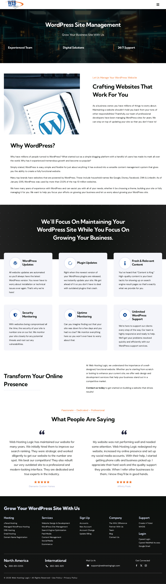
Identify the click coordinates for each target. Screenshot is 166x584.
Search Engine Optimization (54, 530)
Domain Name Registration (15, 537)
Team (111, 530)
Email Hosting (10, 533)
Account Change (87, 530)
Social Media (47, 540)
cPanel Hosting (10, 523)
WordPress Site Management (55, 526)
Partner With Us (116, 526)
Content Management (51, 537)
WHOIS (142, 526)
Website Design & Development (56, 523)
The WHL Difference (118, 523)
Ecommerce (47, 544)
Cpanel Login (144, 539)
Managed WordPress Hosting (17, 526)
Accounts (84, 523)
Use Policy (57, 578)
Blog (111, 533)
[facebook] (137, 566)
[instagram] (146, 566)
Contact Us (114, 537)
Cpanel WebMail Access (149, 542)
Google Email (144, 546)
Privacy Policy (70, 578)
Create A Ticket (146, 523)
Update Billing (85, 533)
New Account (86, 526)
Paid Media (46, 533)
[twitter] (141, 566)
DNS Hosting (9, 530)
